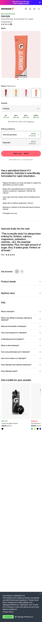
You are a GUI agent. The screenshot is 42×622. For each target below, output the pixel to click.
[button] (24, 617)
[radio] (6, 93)
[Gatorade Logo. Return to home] (7, 9)
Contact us (30, 121)
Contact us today (23, 3)
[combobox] (21, 108)
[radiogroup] (21, 91)
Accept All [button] (8, 617)
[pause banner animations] (40, 2)
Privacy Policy (8, 612)
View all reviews (7, 271)
